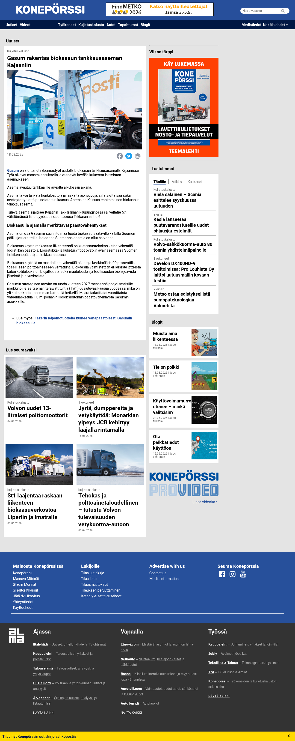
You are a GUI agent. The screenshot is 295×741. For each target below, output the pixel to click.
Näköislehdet (274, 24)
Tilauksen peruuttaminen (100, 590)
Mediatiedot (251, 24)
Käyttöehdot (22, 607)
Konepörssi (22, 573)
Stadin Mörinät (24, 584)
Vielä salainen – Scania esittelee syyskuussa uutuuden (177, 200)
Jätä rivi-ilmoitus (26, 596)
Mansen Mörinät (26, 579)
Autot (110, 24)
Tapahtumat (128, 24)
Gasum (13, 170)
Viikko (177, 182)
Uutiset (11, 24)
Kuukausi (195, 182)
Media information (164, 579)
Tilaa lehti (89, 579)
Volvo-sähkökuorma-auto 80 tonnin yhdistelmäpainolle (182, 247)
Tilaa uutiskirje (92, 573)
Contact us (157, 573)
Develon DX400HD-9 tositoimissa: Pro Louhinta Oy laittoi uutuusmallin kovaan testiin (183, 271)
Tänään (159, 181)
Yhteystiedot (23, 602)
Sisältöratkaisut (25, 590)
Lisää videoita (204, 502)
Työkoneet (67, 24)
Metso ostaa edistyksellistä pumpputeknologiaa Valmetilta (181, 299)
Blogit (145, 24)
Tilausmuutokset (94, 584)
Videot (25, 24)
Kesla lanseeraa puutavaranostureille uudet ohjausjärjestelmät (181, 225)
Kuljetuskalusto (91, 24)
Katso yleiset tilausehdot (101, 596)
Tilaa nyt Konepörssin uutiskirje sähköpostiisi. (40, 736)
